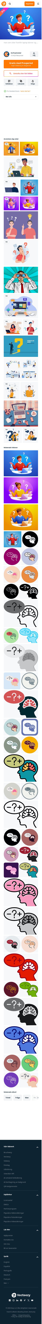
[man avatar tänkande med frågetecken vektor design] (11, 373)
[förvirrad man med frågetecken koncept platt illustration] (20, 283)
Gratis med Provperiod (21, 64)
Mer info (9, 95)
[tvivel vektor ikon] (11, 638)
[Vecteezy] (3, 3)
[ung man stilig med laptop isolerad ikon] (12, 201)
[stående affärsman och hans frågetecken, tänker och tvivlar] (20, 393)
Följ (34, 55)
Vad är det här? (25, 91)
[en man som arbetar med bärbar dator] (20, 181)
